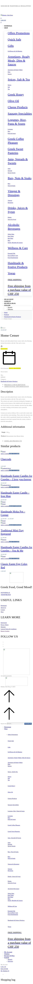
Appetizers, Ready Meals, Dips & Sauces (19, 60)
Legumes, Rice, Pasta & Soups (16, 811)
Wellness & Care (18, 248)
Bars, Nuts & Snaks (19, 178)
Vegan (11, 273)
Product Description (14, 385)
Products (6, 314)
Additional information (16, 386)
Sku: (2, 375)
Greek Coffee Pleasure (14, 825)
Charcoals (6, 459)
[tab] (18, 385)
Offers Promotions (19, 33)
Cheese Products (18, 107)
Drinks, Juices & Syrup (14, 876)
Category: (3, 379)
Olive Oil (13, 101)
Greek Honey (16, 94)
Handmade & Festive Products (12, 316)
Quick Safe (14, 39)
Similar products (13, 441)
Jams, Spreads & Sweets (14, 838)
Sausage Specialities (20, 113)
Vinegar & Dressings (13, 864)
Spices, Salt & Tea (19, 79)
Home (6, 312)
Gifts (11, 45)
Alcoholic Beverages (13, 888)
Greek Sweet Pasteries (14, 831)
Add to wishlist (5, 453)
